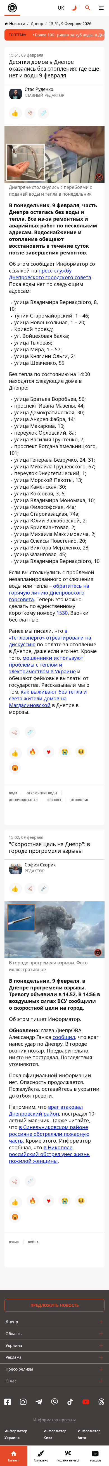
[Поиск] (87, 8)
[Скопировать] (43, 113)
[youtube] (85, 1401)
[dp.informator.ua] (12, 8)
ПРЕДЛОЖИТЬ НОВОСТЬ (54, 1305)
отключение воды (42, 793)
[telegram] (38, 1401)
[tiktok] (70, 1401)
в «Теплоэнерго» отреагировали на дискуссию (50, 637)
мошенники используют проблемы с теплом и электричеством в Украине (46, 664)
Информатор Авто (89, 1434)
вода (13, 793)
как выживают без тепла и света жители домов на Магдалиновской (48, 698)
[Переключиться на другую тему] (74, 8)
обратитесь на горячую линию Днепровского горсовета (49, 592)
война (33, 1242)
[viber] (54, 1401)
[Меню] (101, 8)
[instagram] (23, 1401)
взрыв (14, 1242)
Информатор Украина (15, 1434)
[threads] (101, 1401)
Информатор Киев (55, 1434)
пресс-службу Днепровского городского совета (50, 274)
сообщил (64, 1037)
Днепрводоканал (23, 800)
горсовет (54, 800)
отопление (80, 800)
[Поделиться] (29, 113)
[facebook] (7, 1401)
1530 (62, 612)
